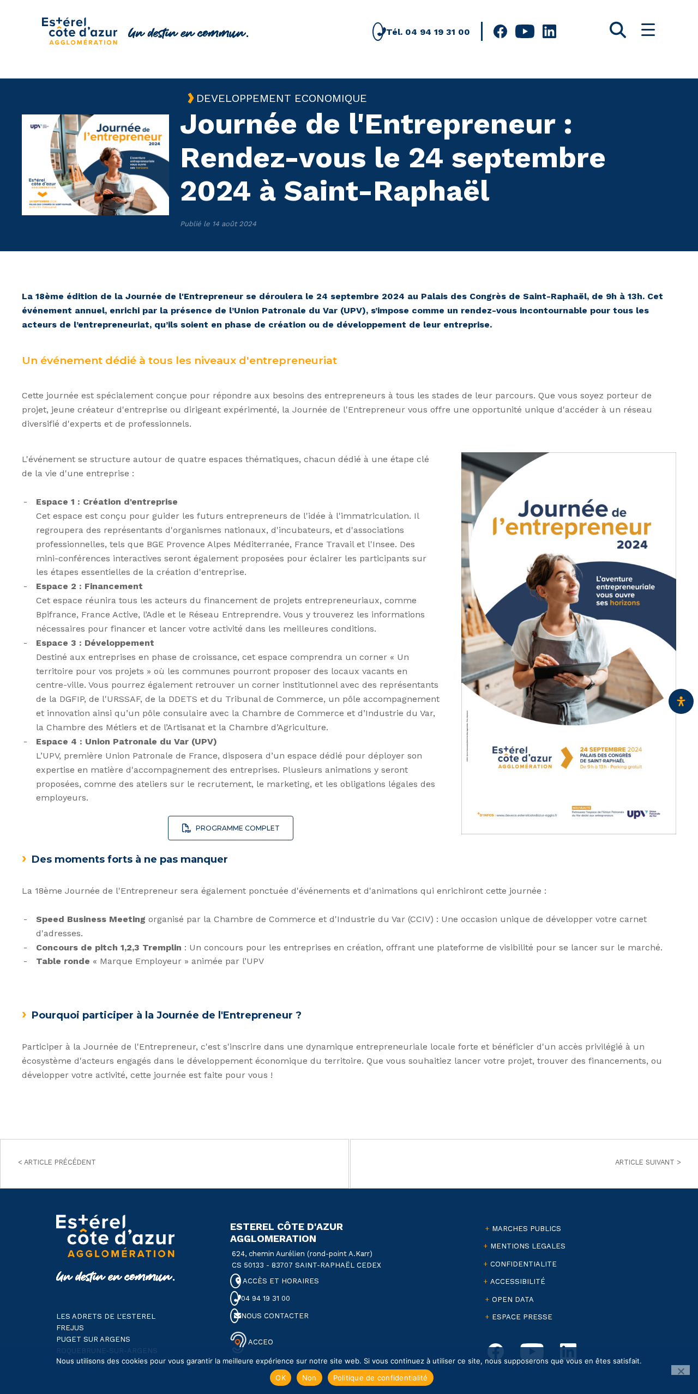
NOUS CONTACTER (274, 1316)
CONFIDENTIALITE (523, 1264)
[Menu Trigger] (648, 30)
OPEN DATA (513, 1299)
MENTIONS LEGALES (527, 1246)
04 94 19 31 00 (264, 1298)
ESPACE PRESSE (522, 1317)
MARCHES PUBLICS (526, 1229)
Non (309, 1377)
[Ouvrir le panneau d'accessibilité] (681, 701)
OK (280, 1377)
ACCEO (259, 1342)
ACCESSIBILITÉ (517, 1281)
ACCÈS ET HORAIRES (280, 1281)
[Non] (680, 1370)
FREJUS (70, 1328)
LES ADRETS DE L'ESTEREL (105, 1316)
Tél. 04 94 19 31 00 (426, 32)
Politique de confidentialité (380, 1377)
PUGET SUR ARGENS (93, 1339)
